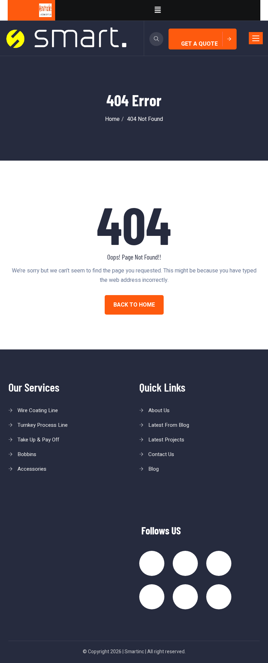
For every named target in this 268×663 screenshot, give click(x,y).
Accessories (31, 469)
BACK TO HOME (134, 305)
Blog (153, 469)
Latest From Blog (168, 425)
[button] (158, 10)
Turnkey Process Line (42, 425)
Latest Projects (166, 440)
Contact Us (161, 454)
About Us (159, 410)
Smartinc (134, 651)
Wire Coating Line (37, 410)
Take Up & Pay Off (38, 440)
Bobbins (26, 454)
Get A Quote (199, 44)
